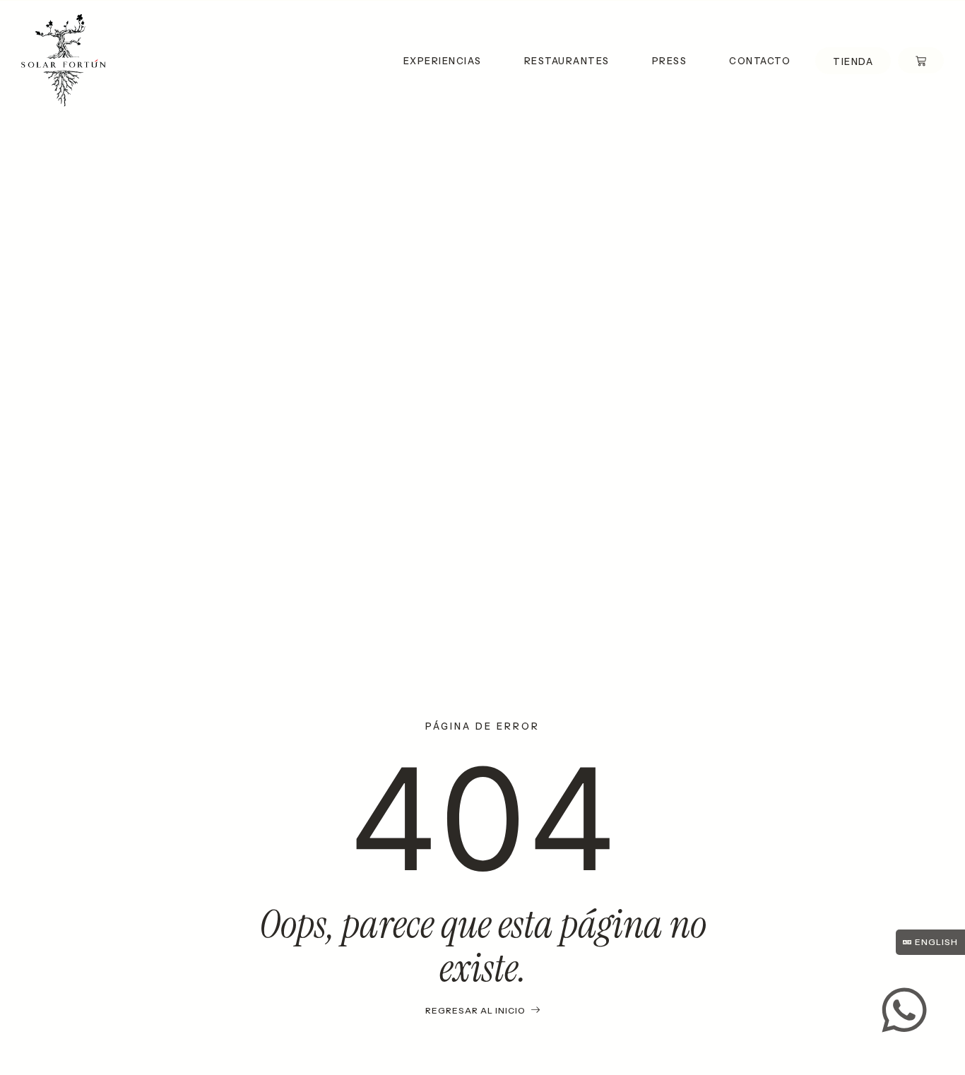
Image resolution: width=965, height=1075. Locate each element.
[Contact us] (904, 1010)
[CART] (921, 60)
